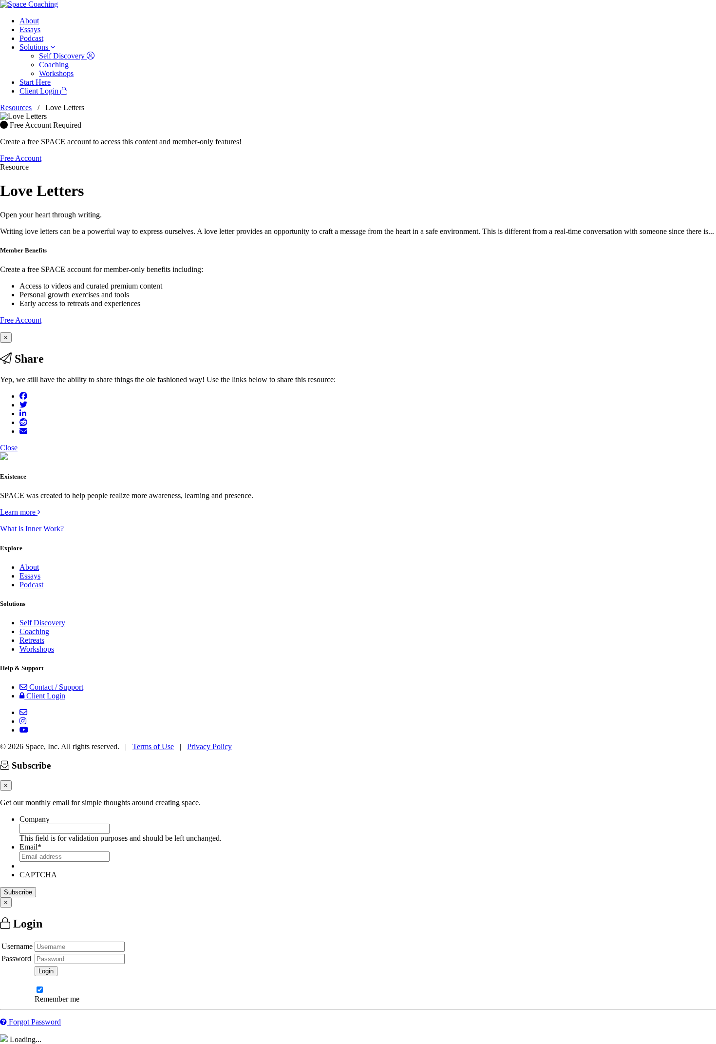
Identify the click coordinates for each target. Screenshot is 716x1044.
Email (30, 847)
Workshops (56, 73)
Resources (16, 107)
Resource (14, 167)
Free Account (20, 158)
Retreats (31, 640)
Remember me (57, 999)
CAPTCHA (38, 874)
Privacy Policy (209, 746)
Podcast (31, 38)
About (29, 21)
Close (9, 448)
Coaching (54, 64)
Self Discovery (63, 56)
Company (34, 819)
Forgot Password (34, 1022)
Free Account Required (44, 125)
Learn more (19, 512)
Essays (29, 29)
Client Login (39, 91)
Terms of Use (153, 746)
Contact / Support (55, 687)
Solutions (34, 47)
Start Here (35, 82)
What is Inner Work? (32, 528)
